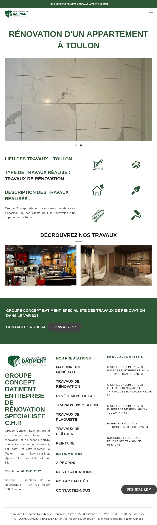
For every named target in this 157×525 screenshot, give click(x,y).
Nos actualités (72, 481)
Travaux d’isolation (77, 405)
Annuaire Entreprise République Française (38, 514)
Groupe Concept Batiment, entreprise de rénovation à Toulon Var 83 (127, 409)
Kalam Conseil (133, 518)
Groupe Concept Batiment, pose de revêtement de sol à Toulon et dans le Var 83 (128, 370)
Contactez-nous (73, 490)
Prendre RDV (139, 489)
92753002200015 (88, 514)
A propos (65, 463)
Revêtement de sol (76, 396)
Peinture (65, 443)
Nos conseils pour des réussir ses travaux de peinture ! (124, 441)
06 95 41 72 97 (65, 327)
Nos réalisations (74, 472)
